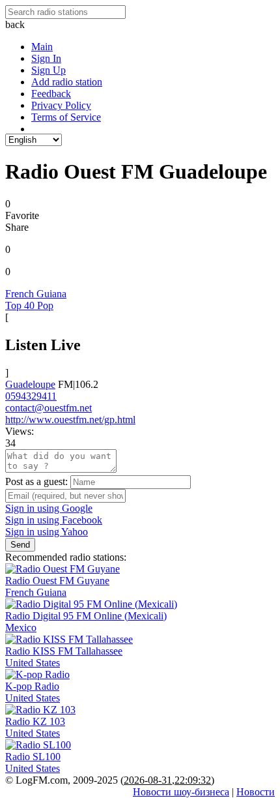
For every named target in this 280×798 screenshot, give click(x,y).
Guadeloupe (30, 384)
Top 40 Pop (29, 305)
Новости (255, 791)
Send (20, 545)
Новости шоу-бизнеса (181, 791)
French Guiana (35, 293)
